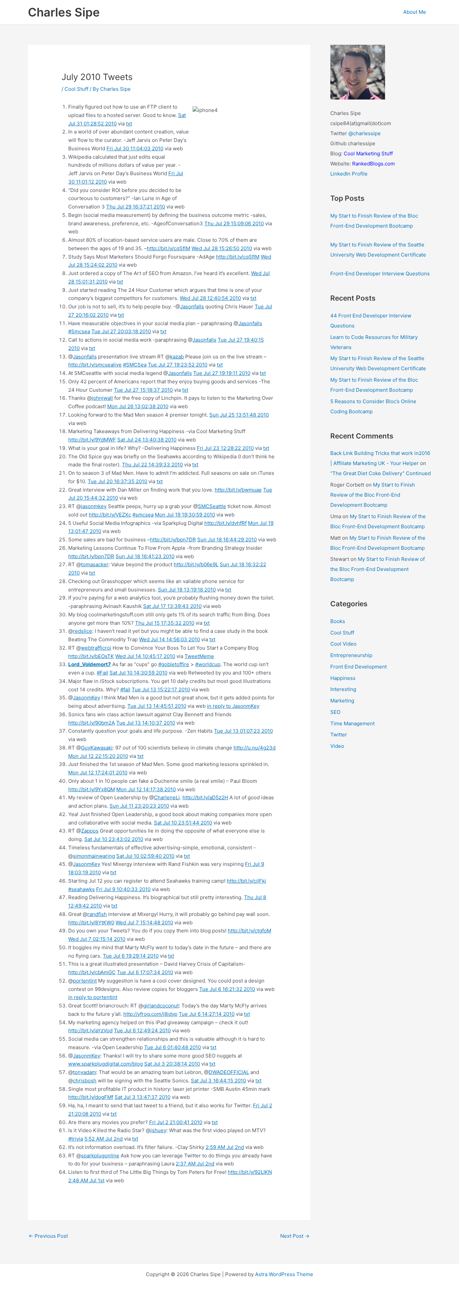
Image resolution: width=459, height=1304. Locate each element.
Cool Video (343, 644)
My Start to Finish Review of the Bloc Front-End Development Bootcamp (372, 495)
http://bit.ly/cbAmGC (92, 972)
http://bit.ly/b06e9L (196, 564)
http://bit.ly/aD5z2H (205, 797)
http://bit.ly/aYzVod (90, 1030)
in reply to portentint (92, 997)
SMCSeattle (212, 506)
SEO (335, 712)
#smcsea (143, 514)
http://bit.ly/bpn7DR (173, 539)
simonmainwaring (94, 856)
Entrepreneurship (351, 655)
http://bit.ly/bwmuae (238, 490)
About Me (414, 12)
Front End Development (358, 666)
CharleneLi (167, 797)
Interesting (343, 689)
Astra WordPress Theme (284, 1274)
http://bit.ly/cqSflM (168, 248)
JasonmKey (86, 697)
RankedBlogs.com (373, 163)
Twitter (338, 734)
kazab (177, 356)
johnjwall (102, 398)
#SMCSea (135, 364)
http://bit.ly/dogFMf (90, 1097)
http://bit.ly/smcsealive (95, 364)
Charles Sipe (64, 12)
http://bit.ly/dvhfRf (225, 523)
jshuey (158, 1130)
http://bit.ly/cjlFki (246, 881)
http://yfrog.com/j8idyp (150, 1014)
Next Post (294, 1236)
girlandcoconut (161, 1005)
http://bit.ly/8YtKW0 (91, 922)
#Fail (102, 672)
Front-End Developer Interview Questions (380, 273)
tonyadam (84, 1072)
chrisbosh (84, 1080)
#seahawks (81, 889)
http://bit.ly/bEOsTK (91, 656)
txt (129, 123)
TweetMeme (199, 656)
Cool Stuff (76, 89)
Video (337, 746)
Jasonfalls (192, 306)
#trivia (75, 1139)
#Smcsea (79, 331)
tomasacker (95, 564)
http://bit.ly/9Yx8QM (91, 789)
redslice (82, 631)
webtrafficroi (96, 648)
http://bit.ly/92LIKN (250, 1172)
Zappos (89, 831)
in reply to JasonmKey (233, 706)
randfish (97, 914)
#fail (125, 689)
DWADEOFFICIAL (229, 1072)
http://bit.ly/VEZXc (110, 514)
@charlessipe (364, 133)
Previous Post (48, 1236)
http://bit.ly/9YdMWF (92, 439)
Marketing (342, 700)
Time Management (352, 723)
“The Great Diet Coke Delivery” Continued (380, 473)
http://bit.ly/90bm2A (91, 723)
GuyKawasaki (97, 747)
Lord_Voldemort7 (89, 664)
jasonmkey (94, 506)
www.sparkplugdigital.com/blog (105, 1064)
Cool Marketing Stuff (368, 153)
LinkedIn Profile (349, 173)
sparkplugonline (100, 1155)
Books (337, 621)
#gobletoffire (173, 664)
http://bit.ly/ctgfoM (249, 930)
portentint (85, 980)
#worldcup (207, 664)
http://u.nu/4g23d (255, 747)
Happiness (343, 678)
